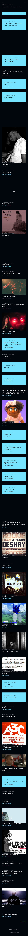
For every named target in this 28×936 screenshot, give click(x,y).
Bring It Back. (7, 565)
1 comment (7, 652)
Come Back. (6, 235)
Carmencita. (8, 97)
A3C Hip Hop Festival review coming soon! (12, 746)
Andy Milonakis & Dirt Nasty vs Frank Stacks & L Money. (13, 344)
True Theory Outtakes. (10, 855)
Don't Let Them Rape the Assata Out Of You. (13, 24)
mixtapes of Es (14, 7)
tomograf (17, 932)
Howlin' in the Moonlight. (11, 273)
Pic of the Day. (7, 424)
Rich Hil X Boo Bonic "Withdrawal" (11, 60)
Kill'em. (6, 84)
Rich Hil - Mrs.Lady (8, 331)
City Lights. (6, 356)
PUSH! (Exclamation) (9, 914)
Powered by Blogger (15, 929)
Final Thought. (7, 793)
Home (3, 7)
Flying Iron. (8, 380)
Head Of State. (9, 489)
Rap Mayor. (6, 265)
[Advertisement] (14, 42)
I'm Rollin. (5, 557)
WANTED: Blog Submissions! (11, 823)
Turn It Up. (6, 708)
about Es (8, 7)
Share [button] (5, 26)
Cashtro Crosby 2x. (9, 296)
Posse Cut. (5, 801)
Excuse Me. (6, 164)
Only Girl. (7, 684)
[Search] (25, 2)
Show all (23, 13)
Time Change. (7, 906)
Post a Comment (10, 26)
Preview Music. (7, 172)
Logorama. (8, 435)
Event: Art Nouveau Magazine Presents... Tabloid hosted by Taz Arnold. (14, 524)
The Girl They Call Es (8, 4)
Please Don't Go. (10, 697)
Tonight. (7, 367)
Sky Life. (5, 626)
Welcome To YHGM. (8, 716)
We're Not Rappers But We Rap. (13, 863)
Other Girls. (6, 882)
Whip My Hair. (9, 476)
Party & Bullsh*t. (8, 597)
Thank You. (6, 204)
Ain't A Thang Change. (10, 651)
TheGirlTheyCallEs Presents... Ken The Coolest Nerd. (12, 872)
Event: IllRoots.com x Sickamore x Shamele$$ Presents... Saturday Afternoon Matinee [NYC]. (14, 392)
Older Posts (23, 921)
